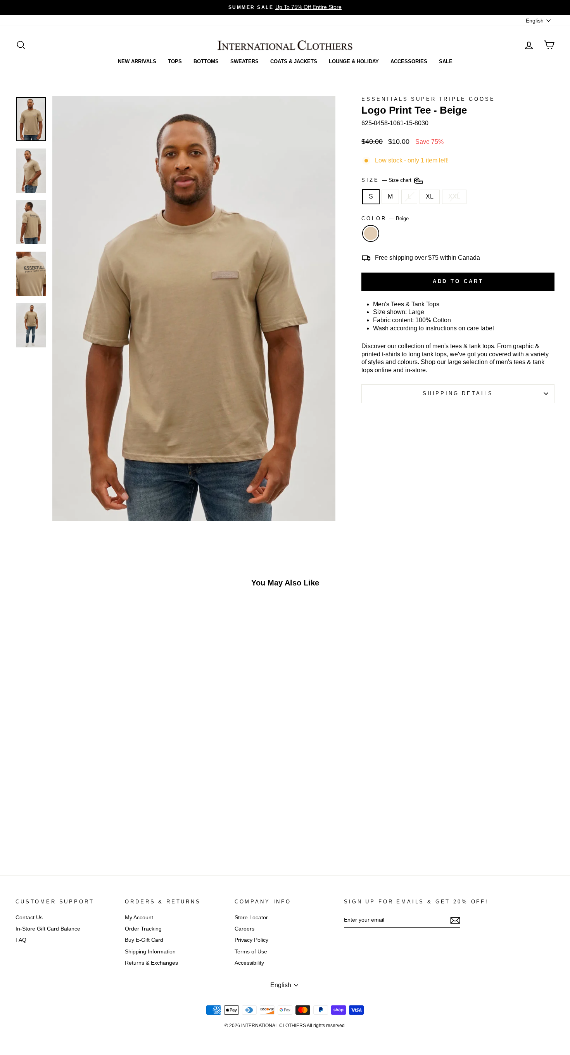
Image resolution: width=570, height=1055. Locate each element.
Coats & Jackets (293, 61)
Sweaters (244, 61)
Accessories (408, 61)
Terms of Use (251, 952)
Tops (175, 61)
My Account (139, 917)
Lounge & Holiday (354, 61)
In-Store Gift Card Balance (48, 929)
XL (430, 196)
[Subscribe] (455, 920)
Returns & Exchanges (151, 963)
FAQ (21, 940)
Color (385, 218)
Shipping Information (150, 952)
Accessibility (249, 963)
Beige (370, 233)
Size (387, 180)
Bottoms (206, 61)
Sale (446, 61)
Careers (244, 929)
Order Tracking (143, 929)
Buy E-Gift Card (144, 940)
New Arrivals (137, 61)
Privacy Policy (251, 940)
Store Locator (251, 917)
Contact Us (29, 917)
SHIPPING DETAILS (458, 393)
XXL (454, 196)
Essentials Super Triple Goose (428, 99)
